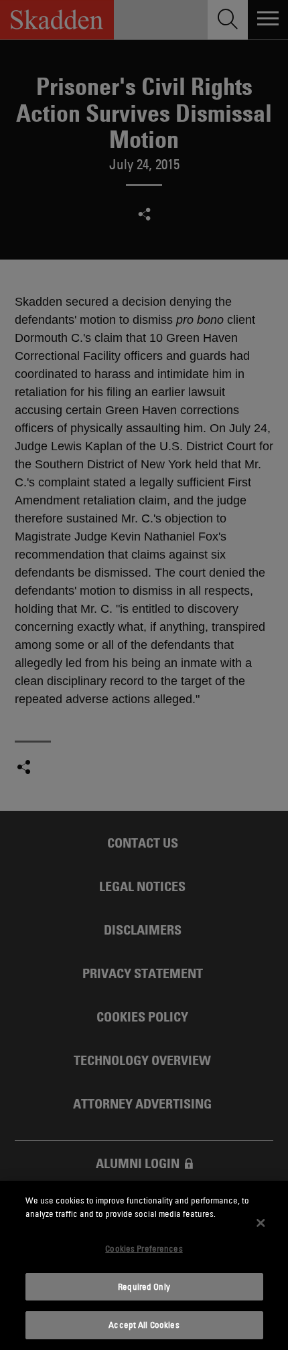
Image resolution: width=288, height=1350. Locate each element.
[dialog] (144, 1265)
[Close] (261, 1223)
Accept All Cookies (144, 1324)
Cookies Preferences (143, 1248)
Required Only (144, 1286)
